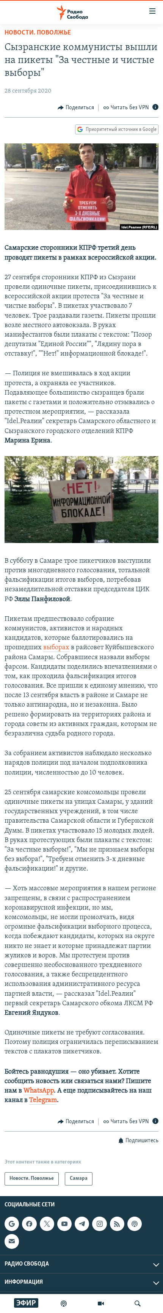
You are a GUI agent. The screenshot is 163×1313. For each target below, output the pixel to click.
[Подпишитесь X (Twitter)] (47, 1224)
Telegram (43, 1100)
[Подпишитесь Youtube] (64, 1224)
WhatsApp (39, 1091)
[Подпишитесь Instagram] (99, 1224)
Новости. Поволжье (38, 33)
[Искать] (137, 1303)
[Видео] (100, 1303)
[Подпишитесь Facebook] (29, 1224)
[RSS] (117, 1224)
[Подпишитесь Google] (12, 1224)
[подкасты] (63, 1303)
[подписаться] (12, 1241)
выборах (56, 647)
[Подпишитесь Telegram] (82, 1224)
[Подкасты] (134, 1224)
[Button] (76, 108)
